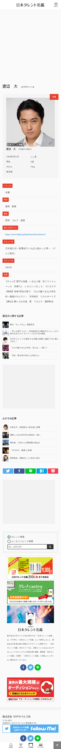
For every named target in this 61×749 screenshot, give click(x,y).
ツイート (30, 738)
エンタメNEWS (20, 745)
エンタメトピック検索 (22, 541)
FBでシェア (23, 738)
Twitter (8, 470)
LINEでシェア (38, 738)
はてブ (41, 470)
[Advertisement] (30, 45)
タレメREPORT (40, 745)
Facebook (19, 470)
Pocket (53, 470)
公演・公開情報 (30, 745)
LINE (30, 470)
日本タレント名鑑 (30, 5)
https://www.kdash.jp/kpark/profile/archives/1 (25, 234)
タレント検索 (17, 537)
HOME (10, 745)
